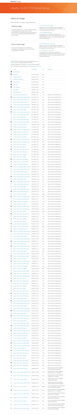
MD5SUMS (15, 74)
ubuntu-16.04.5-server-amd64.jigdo (20, 266)
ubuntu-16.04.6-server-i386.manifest (20, 360)
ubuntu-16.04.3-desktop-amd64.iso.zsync (21, 99)
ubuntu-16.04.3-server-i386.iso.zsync (20, 151)
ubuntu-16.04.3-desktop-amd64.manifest (21, 104)
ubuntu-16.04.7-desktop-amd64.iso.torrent (22, 372)
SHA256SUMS (16, 89)
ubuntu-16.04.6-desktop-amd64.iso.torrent (22, 300)
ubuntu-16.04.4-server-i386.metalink (20, 223)
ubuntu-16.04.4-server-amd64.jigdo (20, 201)
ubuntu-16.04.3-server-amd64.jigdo (20, 134)
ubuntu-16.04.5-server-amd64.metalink (21, 273)
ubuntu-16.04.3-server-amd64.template (21, 141)
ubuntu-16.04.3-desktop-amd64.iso (20, 94)
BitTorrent (27, 64)
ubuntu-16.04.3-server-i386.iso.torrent (21, 149)
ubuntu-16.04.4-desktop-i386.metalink (21, 191)
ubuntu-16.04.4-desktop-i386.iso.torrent (21, 181)
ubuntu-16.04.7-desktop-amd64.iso (20, 368)
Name (14, 69)
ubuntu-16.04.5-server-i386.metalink (20, 293)
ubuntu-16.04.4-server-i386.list (19, 221)
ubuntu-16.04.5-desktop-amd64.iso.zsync (21, 233)
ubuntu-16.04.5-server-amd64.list (20, 268)
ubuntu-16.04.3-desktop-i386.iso (19, 109)
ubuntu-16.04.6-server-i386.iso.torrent (21, 350)
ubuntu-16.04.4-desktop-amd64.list (20, 171)
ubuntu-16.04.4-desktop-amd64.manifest (21, 174)
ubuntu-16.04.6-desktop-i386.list (19, 320)
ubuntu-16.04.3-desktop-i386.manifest (21, 119)
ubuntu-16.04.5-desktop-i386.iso (19, 243)
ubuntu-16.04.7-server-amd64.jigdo (20, 397)
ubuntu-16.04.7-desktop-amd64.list (20, 379)
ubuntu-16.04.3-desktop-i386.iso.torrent (21, 112)
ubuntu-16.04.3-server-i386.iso (19, 146)
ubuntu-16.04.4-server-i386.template (20, 226)
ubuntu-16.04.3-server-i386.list (19, 156)
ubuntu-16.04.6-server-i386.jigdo (20, 355)
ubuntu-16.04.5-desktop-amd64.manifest (21, 238)
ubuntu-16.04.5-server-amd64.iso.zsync (21, 263)
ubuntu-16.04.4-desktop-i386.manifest (21, 189)
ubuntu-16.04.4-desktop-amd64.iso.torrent (22, 166)
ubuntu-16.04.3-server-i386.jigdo (20, 154)
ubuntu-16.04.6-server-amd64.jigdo (20, 335)
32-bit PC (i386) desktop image (45, 32)
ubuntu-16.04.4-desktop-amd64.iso (20, 164)
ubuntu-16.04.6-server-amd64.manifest (21, 340)
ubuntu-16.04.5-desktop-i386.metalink (21, 256)
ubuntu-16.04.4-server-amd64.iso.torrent (21, 196)
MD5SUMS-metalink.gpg (18, 79)
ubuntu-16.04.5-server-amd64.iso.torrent (21, 261)
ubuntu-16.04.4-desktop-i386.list (19, 186)
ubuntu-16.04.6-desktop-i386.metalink (21, 325)
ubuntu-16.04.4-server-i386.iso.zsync (20, 216)
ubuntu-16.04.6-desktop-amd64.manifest (21, 308)
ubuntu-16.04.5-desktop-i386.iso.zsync (21, 248)
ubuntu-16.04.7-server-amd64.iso (20, 386)
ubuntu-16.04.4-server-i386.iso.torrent (21, 213)
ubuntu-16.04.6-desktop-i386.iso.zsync (21, 318)
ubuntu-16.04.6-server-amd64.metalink (21, 343)
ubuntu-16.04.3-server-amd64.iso (20, 127)
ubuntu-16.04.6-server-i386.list (19, 357)
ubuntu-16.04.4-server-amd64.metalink (21, 206)
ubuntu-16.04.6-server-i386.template (20, 365)
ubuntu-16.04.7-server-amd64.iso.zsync (21, 393)
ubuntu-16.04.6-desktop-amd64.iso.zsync (21, 303)
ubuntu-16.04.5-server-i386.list (19, 288)
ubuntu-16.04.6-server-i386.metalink (20, 362)
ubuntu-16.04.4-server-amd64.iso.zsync (21, 199)
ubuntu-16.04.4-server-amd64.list (20, 204)
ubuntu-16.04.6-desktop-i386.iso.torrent (21, 315)
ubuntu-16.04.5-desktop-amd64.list (20, 236)
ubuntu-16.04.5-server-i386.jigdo (20, 285)
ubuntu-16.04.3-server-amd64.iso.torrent (21, 129)
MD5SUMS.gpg (16, 82)
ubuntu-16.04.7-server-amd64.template (21, 408)
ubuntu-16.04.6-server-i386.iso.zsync (20, 353)
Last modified (34, 69)
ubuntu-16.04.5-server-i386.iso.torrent (21, 281)
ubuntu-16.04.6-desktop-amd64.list (20, 305)
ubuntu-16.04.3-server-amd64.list (20, 136)
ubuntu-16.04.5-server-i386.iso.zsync (20, 283)
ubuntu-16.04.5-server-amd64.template (21, 276)
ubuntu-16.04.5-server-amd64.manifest (21, 271)
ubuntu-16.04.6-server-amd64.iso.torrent (21, 330)
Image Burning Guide (37, 66)
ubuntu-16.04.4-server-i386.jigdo (20, 218)
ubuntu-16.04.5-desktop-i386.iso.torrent (21, 246)
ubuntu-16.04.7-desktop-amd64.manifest (21, 382)
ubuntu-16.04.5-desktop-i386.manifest (21, 253)
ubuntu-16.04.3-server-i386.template (20, 161)
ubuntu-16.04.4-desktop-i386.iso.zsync (21, 184)
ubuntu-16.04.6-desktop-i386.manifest (21, 323)
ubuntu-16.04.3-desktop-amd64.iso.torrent (22, 97)
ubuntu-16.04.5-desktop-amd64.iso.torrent (22, 231)
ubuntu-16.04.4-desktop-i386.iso (19, 179)
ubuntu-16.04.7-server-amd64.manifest (21, 404)
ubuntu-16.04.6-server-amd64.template (21, 345)
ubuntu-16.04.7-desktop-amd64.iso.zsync (21, 375)
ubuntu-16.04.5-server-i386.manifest (20, 290)
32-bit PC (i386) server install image (46, 50)
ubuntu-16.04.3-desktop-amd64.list (20, 102)
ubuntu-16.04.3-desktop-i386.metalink (21, 122)
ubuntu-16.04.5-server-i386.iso (19, 278)
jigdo (53, 398)
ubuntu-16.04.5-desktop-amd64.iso (20, 228)
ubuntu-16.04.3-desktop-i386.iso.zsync (21, 114)
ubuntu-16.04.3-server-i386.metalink (20, 159)
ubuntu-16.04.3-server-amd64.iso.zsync (21, 131)
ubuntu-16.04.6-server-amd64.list (20, 338)
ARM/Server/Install (14, 62)
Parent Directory (16, 71)
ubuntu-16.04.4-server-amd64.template (21, 208)
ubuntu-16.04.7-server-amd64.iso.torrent (21, 390)
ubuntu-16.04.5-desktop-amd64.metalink (21, 241)
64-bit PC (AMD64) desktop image (46, 25)
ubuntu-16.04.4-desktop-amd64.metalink (21, 176)
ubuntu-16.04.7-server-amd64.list (20, 401)
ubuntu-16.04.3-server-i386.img (19, 144)
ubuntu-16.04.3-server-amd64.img (20, 124)
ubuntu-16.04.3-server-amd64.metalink (21, 139)
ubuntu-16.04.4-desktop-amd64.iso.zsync (21, 169)
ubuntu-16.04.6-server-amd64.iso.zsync (21, 333)
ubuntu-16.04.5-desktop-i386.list (19, 251)
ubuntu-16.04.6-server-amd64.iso (20, 328)
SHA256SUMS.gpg (17, 92)
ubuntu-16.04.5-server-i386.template (20, 295)
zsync (53, 376)
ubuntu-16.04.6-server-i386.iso (19, 348)
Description (50, 69)
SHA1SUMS (15, 84)
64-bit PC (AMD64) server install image (47, 43)
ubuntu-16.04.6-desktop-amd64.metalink (21, 310)
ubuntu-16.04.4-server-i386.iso (19, 211)
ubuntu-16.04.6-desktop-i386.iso (19, 313)
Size (43, 69)
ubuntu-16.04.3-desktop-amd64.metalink (21, 107)
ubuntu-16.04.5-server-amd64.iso (20, 258)
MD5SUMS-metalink (17, 77)
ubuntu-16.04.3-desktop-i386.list (19, 117)
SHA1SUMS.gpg (16, 87)
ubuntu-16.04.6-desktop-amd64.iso (20, 298)
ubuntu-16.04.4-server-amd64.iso (20, 194)
